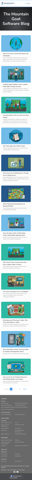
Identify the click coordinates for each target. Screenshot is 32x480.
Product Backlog (5, 428)
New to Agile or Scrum (6, 422)
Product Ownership (19, 424)
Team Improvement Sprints (21, 407)
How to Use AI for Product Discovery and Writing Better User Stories (15, 378)
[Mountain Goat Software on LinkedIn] (15, 472)
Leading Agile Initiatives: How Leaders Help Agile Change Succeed (15, 85)
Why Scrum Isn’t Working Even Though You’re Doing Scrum (16, 174)
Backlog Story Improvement (21, 403)
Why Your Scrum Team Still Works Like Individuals (15, 55)
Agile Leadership (5, 434)
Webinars (17, 440)
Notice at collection (14, 477)
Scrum (16, 422)
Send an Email (18, 461)
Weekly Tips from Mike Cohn (21, 445)
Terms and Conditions (12, 470)
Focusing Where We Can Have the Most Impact (16, 116)
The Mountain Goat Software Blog (5, 442)
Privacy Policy (21, 470)
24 (20, 389)
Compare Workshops (20, 414)
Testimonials (18, 456)
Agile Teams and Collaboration (5, 425)
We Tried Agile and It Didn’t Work (14, 146)
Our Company (4, 454)
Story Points (4, 430)
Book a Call (3, 461)
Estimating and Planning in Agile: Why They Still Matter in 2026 (15, 321)
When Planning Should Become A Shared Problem (14, 205)
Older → (25, 389)
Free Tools (3, 445)
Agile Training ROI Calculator (8, 407)
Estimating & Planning (6, 405)
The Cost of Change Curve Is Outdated (15, 292)
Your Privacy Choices (17, 476)
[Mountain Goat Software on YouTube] (17, 472)
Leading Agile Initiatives (20, 434)
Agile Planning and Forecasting (19, 431)
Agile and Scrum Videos (6, 440)
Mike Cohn (17, 454)
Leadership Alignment (20, 405)
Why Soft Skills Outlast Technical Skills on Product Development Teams (15, 350)
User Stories (18, 428)
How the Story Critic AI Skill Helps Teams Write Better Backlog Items (14, 234)
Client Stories (4, 456)
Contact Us (3, 470)
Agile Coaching (4, 403)
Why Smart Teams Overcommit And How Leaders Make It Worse (14, 263)
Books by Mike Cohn (19, 442)
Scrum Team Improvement (7, 409)
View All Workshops (6, 414)
